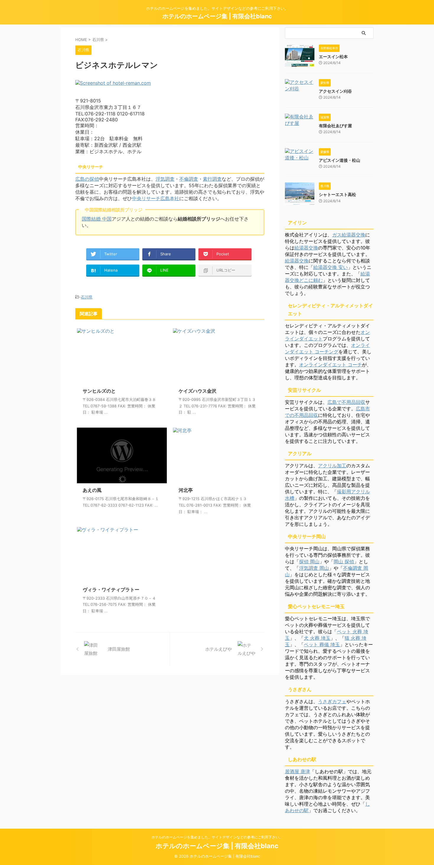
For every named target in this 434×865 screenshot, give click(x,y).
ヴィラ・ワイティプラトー (111, 590)
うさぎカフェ (332, 701)
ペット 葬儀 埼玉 (322, 644)
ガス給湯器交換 (348, 235)
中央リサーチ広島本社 (155, 198)
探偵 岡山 (309, 561)
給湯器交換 (306, 248)
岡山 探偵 (344, 561)
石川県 (86, 297)
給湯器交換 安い (330, 267)
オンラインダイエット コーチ (330, 365)
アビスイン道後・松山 (339, 160)
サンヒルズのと (99, 391)
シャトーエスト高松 (337, 194)
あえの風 (92, 490)
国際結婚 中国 (97, 219)
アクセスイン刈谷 (335, 91)
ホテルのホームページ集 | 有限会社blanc (217, 16)
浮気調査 (165, 179)
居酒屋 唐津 (297, 771)
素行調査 (212, 179)
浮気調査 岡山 (314, 568)
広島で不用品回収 (346, 402)
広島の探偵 (87, 179)
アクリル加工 (332, 466)
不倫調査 (188, 179)
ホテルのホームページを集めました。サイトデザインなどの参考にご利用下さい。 (217, 837)
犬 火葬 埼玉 (317, 638)
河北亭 (186, 490)
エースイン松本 (333, 56)
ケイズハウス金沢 (197, 391)
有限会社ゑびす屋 (335, 125)
